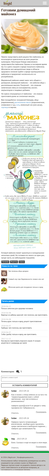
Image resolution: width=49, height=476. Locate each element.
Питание (5, 262)
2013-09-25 (22, 439)
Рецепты (14, 262)
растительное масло (22, 102)
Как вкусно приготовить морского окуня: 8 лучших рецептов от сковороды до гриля (21, 342)
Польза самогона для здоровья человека (17, 308)
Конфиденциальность (25, 457)
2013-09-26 (24, 391)
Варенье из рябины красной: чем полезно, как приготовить (24, 315)
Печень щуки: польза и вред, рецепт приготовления (21, 321)
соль (18, 105)
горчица (4, 107)
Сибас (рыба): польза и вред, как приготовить (18, 334)
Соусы (21, 262)
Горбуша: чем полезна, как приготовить (16, 328)
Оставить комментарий (24, 385)
